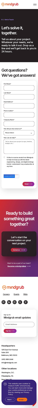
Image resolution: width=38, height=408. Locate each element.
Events (16, 294)
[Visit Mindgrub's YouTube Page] (3, 302)
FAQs (25, 294)
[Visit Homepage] (12, 4)
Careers (6, 294)
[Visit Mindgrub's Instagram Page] (15, 302)
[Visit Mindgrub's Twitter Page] (20, 302)
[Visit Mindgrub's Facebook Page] (26, 302)
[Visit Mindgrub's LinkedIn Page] (9, 302)
